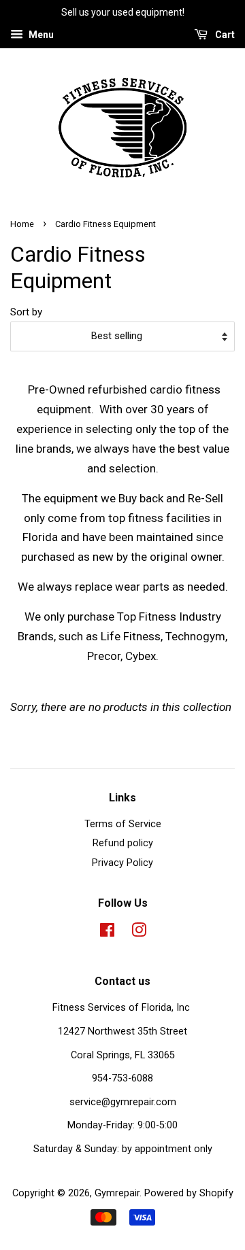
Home (22, 224)
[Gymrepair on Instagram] (138, 933)
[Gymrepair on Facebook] (107, 933)
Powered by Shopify (188, 1193)
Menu (40, 34)
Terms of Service (122, 824)
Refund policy (123, 843)
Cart (224, 34)
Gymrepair (117, 1193)
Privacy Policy (122, 863)
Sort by (26, 312)
